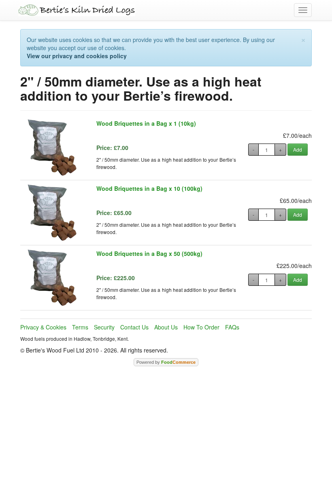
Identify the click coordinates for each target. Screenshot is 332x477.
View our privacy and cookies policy (77, 56)
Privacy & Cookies (43, 327)
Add (297, 149)
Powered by (166, 362)
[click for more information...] (52, 147)
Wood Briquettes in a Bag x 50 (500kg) (149, 253)
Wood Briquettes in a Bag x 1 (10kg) (146, 123)
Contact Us (134, 327)
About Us (166, 327)
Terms (80, 327)
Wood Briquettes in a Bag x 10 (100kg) (149, 188)
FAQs (232, 327)
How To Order (201, 327)
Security (104, 327)
